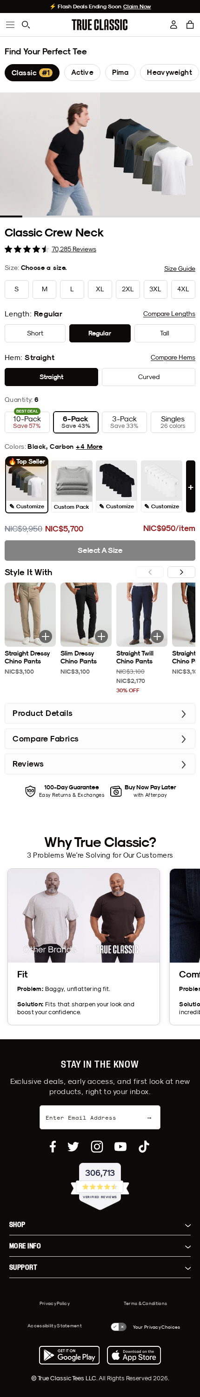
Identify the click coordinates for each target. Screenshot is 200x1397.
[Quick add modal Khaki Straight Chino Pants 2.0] (45, 636)
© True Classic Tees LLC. (65, 1378)
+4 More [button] (89, 446)
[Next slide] (181, 572)
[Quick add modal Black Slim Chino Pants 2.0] (101, 636)
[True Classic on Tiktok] (144, 1147)
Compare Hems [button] (173, 357)
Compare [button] (169, 313)
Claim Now (137, 6)
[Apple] (134, 1355)
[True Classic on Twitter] (73, 1147)
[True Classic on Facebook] (53, 1147)
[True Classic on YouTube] (120, 1147)
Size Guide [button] (179, 268)
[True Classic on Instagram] (97, 1147)
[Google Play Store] (69, 1355)
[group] (32, 72)
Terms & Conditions (145, 1303)
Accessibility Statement (54, 1325)
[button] (190, 25)
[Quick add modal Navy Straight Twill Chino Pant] (157, 636)
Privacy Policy (55, 1303)
